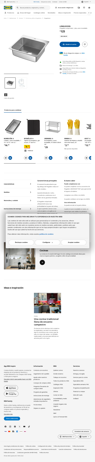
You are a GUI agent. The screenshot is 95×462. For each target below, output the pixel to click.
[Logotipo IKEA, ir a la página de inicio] (8, 7)
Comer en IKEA (63, 2)
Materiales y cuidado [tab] (11, 200)
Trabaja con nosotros (59, 377)
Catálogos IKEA (58, 384)
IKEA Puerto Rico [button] (11, 2)
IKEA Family (36, 2)
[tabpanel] (64, 207)
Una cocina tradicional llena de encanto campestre (46, 321)
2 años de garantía (9, 98)
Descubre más (8, 414)
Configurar (46, 242)
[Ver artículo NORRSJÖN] (13, 127)
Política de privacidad (78, 446)
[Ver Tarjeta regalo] (13, 431)
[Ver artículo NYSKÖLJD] (33, 127)
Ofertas (55, 391)
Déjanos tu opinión (39, 408)
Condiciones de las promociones (13, 449)
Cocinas (21, 18)
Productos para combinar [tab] (12, 110)
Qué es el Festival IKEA (60, 417)
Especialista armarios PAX (81, 384)
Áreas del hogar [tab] (25, 13)
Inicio (5, 18)
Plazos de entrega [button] (67, 65)
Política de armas (44, 452)
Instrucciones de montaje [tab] (12, 209)
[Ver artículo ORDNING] (53, 127)
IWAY (54, 413)
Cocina (36, 316)
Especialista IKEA (78, 381)
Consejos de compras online (42, 383)
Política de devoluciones (80, 449)
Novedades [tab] (51, 13)
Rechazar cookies (21, 242)
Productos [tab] (10, 13)
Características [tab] (9, 184)
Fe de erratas (38, 405)
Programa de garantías (41, 392)
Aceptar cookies (73, 242)
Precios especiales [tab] (80, 13)
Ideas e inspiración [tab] (64, 13)
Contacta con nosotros (41, 370)
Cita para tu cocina (46, 2)
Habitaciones (12, 18)
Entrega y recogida (79, 374)
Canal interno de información (48, 449)
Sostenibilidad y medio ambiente (60, 399)
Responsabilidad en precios (31, 449)
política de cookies (46, 234)
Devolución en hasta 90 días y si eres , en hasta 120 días (74, 72)
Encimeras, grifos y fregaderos (33, 18)
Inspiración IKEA (58, 388)
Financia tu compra (79, 391)
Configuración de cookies (44, 446)
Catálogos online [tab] (39, 13)
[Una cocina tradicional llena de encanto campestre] (47, 303)
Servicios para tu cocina (80, 377)
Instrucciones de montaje (41, 395)
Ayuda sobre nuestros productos (40, 378)
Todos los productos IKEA (61, 381)
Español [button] (86, 2)
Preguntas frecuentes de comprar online (41, 387)
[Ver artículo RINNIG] (73, 127)
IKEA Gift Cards (77, 395)
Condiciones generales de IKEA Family (27, 452)
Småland (75, 398)
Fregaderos (47, 18)
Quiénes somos (58, 370)
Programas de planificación (81, 388)
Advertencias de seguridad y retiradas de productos (42, 400)
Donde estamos (58, 374)
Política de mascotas (9, 452)
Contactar (54, 2)
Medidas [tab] (7, 192)
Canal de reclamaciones (65, 449)
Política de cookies (31, 446)
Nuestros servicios (78, 370)
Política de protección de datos (62, 446)
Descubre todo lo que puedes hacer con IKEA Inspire (17, 380)
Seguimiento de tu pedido (41, 374)
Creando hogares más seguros (60, 405)
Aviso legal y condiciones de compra (13, 446)
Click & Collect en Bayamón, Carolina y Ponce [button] (74, 68)
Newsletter (56, 410)
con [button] (74, 54)
